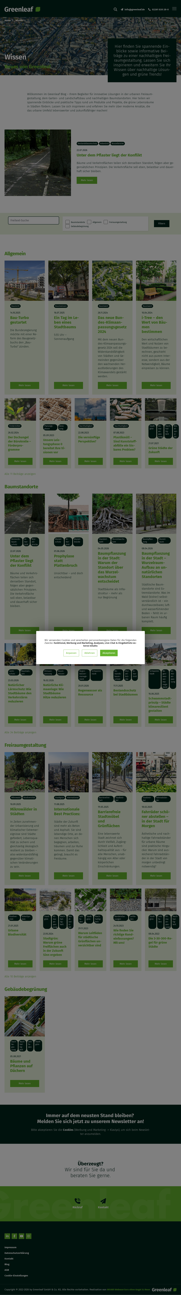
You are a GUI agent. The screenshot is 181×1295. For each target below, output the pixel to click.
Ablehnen (89, 652)
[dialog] (90, 647)
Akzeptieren (109, 652)
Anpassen (71, 652)
